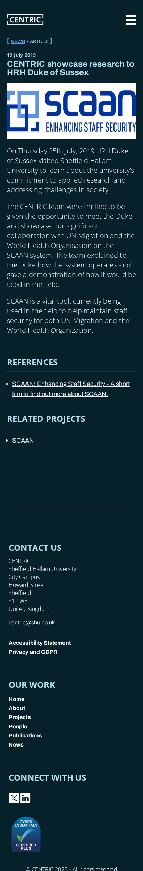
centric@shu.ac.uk (32, 623)
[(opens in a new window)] (14, 802)
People (18, 726)
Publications (25, 736)
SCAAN (23, 440)
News (18, 41)
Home (16, 699)
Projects (20, 717)
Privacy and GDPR (33, 652)
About (17, 708)
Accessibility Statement (40, 643)
